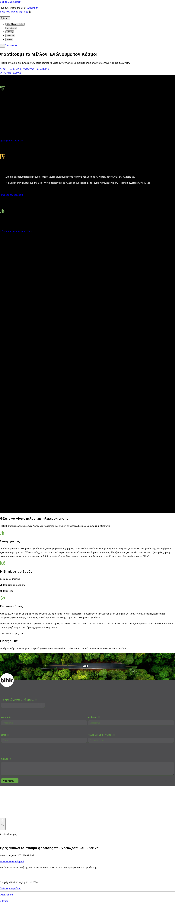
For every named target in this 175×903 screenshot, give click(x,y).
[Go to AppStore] (8, 876)
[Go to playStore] (29, 876)
